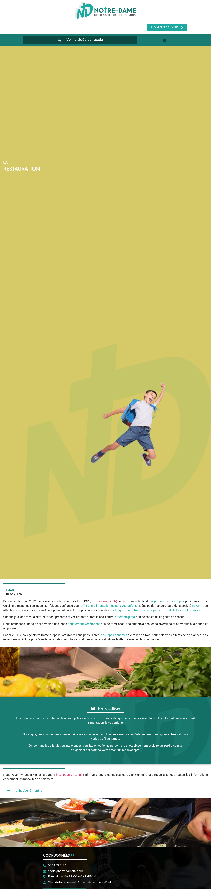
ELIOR (10, 590)
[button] (164, 40)
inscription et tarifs (69, 774)
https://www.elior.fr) (104, 601)
